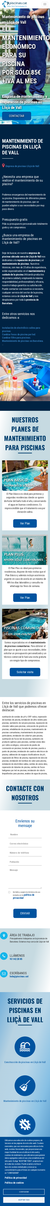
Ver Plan (25, 523)
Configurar (24, 1192)
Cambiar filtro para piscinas (16, 337)
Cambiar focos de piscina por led (18, 334)
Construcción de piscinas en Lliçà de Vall (25, 1062)
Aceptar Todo (24, 1200)
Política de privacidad (16, 1177)
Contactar (16, 116)
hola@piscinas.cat (19, 976)
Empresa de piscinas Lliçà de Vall (22, 166)
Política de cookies (14, 1182)
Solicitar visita (25, 672)
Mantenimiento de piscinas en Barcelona (22, 340)
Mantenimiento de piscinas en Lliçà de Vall (25, 1101)
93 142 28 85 (16, 959)
